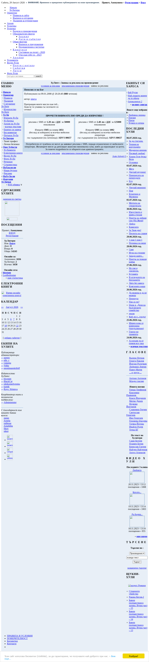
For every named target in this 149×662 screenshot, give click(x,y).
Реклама (8, 173)
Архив (10, 23)
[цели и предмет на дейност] (12, 215)
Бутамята (133, 274)
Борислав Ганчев (137, 446)
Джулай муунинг (137, 172)
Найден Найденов (138, 449)
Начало (13, 7)
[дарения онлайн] (12, 219)
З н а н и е (24, 36)
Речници (8, 161)
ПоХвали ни (9, 167)
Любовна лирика (136, 115)
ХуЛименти (10, 150)
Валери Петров (136, 358)
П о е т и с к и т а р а (23, 65)
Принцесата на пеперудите (136, 176)
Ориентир (8, 95)
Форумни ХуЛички (7, 180)
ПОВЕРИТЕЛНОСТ (17, 638)
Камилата (134, 227)
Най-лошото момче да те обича (137, 97)
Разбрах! (133, 656)
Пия (131, 191)
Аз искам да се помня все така (136, 342)
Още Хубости (10, 147)
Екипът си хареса (12, 129)
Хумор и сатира (136, 123)
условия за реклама (50, 86)
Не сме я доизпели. (134, 269)
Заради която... (136, 256)
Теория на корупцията (134, 145)
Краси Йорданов (137, 398)
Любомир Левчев (137, 366)
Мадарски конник (138, 150)
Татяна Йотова (136, 424)
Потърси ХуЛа (11, 135)
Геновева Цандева (138, 421)
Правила (8, 98)
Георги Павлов (136, 361)
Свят (131, 249)
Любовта (137, 470)
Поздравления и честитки (31, 47)
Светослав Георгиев (133, 413)
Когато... (137, 492)
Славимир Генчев (138, 409)
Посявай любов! (137, 153)
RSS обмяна (14, 184)
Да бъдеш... (137, 514)
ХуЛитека (9, 121)
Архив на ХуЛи (11, 123)
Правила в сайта (21, 15)
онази (132, 313)
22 (17, 325)
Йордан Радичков (138, 364)
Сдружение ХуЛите (8, 105)
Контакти (11, 643)
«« (2, 307)
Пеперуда (133, 298)
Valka (6, 365)
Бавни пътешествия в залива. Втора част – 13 (138, 626)
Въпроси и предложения (31, 44)
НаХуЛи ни (9, 176)
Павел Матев (135, 369)
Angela (7, 420)
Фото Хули (12, 73)
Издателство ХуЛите (8, 110)
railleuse (7, 423)
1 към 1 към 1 (135, 240)
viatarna (7, 363)
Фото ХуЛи (9, 159)
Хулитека (11, 26)
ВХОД (12, 233)
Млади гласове (136, 381)
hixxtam (7, 378)
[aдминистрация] (8, 647)
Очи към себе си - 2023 (30, 55)
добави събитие (12, 338)
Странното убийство (134, 592)
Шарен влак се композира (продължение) (136, 326)
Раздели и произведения (25, 31)
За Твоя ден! (135, 230)
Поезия (132, 117)
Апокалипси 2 (135, 101)
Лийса (132, 224)
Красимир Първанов (132, 393)
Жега (131, 169)
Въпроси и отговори (23, 18)
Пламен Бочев (136, 444)
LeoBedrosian (9, 275)
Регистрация (12, 235)
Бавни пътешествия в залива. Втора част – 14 (138, 615)
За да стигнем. (136, 141)
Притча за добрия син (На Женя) (137, 219)
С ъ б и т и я (19, 68)
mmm (6, 418)
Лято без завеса (136, 283)
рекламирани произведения (75, 86)
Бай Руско (133, 92)
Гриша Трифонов (137, 389)
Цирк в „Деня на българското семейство (137, 308)
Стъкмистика (10, 164)
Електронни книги (13, 153)
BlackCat (8, 381)
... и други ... (135, 372)
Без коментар (10, 132)
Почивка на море (137, 243)
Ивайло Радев (136, 427)
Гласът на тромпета (133, 333)
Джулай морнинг (137, 187)
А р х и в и (18, 57)
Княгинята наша (137, 286)
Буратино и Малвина (134, 195)
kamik (6, 386)
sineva (34, 99)
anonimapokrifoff (12, 368)
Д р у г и (17, 70)
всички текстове (13, 126)
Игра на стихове (137, 253)
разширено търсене (137, 568)
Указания (8, 101)
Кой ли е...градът (137, 317)
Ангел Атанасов (137, 452)
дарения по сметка (12, 199)
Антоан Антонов (137, 378)
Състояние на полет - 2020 (32, 52)
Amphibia (8, 426)
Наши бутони (10, 170)
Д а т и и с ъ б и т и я (29, 39)
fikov (6, 428)
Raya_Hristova (11, 389)
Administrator (10, 402)
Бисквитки (12, 641)
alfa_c (6, 360)
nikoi (6, 431)
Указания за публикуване (25, 20)
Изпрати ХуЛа (11, 118)
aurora (7, 357)
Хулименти (12, 60)
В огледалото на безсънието (137, 278)
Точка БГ (133, 429)
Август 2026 (12, 307)
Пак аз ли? (134, 302)
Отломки (133, 162)
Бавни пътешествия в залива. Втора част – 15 (138, 604)
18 (6, 325)
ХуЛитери (14, 10)
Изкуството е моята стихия (135, 213)
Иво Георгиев (136, 418)
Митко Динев (136, 401)
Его (131, 181)
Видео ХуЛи (10, 156)
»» (22, 307)
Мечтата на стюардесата (135, 204)
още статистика (15, 278)
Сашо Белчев (135, 441)
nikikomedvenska (12, 384)
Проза (131, 120)
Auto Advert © (119, 156)
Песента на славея (138, 233)
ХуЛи (6, 115)
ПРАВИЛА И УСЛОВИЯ (20, 636)
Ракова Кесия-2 (136, 597)
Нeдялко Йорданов (132, 405)
